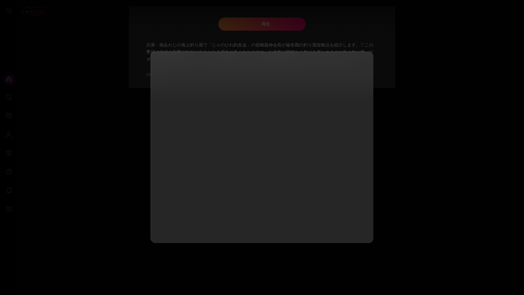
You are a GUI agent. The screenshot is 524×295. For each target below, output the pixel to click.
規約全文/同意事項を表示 (258, 149)
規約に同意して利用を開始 (261, 231)
